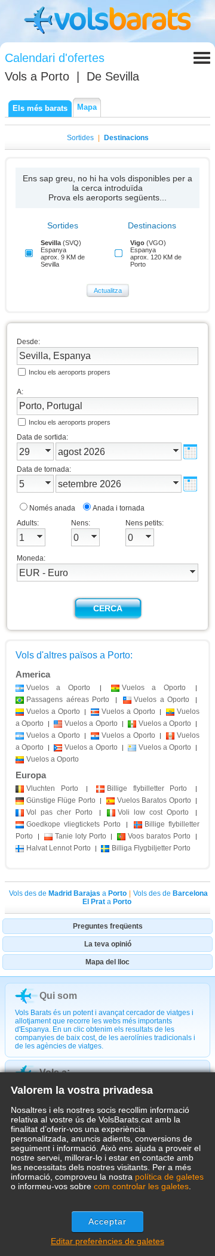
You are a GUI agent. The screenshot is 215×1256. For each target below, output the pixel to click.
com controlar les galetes (141, 1186)
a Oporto (58, 687)
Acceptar (107, 1221)
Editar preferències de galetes (107, 1241)
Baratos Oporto (154, 800)
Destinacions (126, 138)
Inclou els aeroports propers (69, 372)
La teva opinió (107, 944)
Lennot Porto (58, 848)
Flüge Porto (61, 800)
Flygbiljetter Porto (151, 848)
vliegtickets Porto (73, 824)
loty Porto (80, 836)
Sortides (80, 138)
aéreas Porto (67, 699)
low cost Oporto (153, 812)
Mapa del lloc (107, 962)
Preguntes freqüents (108, 926)
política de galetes (169, 1176)
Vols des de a (68, 893)
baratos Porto (159, 836)
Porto (52, 788)
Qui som (58, 996)
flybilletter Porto (147, 788)
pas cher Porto (59, 812)
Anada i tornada (119, 508)
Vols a (37, 76)
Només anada (52, 508)
